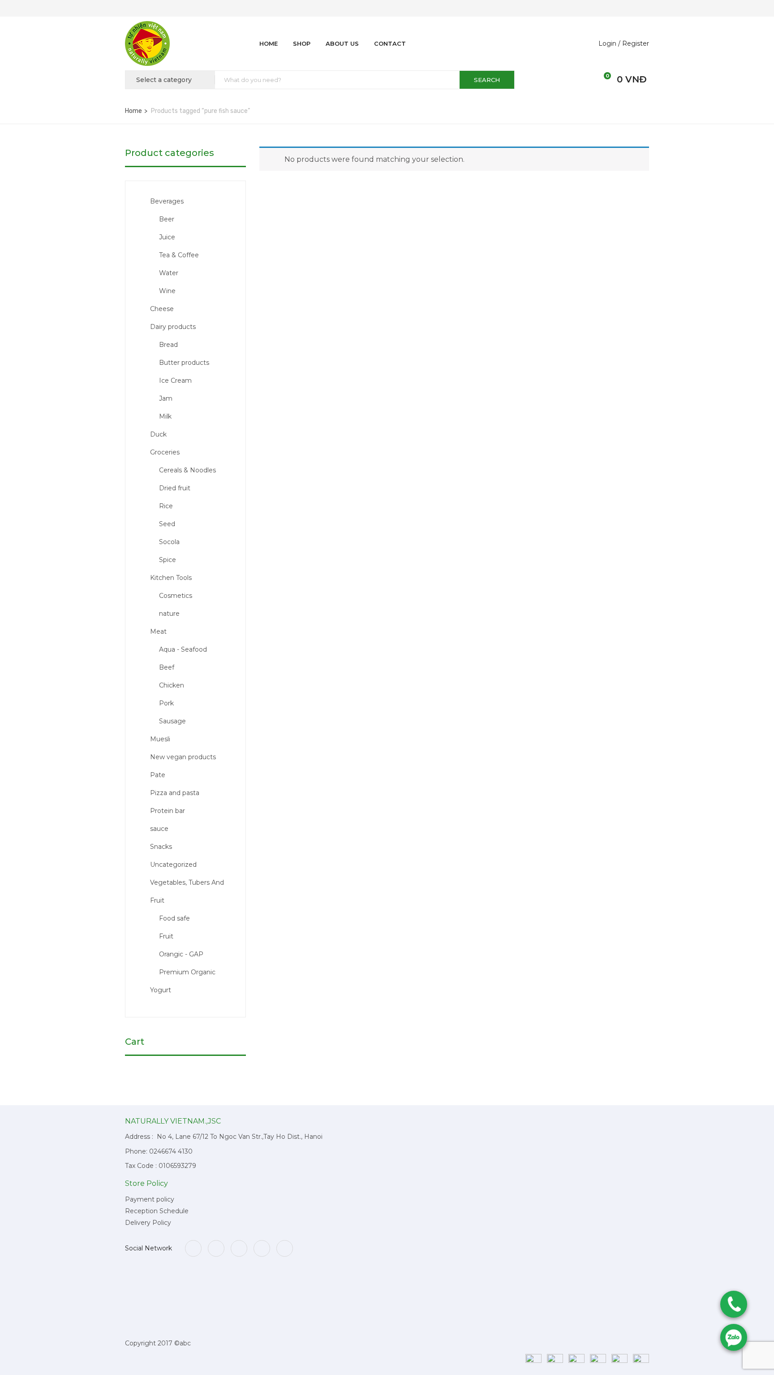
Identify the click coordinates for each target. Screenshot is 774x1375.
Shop (301, 43)
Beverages (167, 201)
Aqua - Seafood (183, 649)
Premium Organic (187, 972)
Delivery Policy (148, 1223)
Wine (167, 291)
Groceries (165, 452)
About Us (342, 43)
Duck (158, 434)
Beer (166, 219)
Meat (158, 631)
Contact (390, 43)
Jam (165, 398)
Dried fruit (174, 488)
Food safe (174, 918)
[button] (602, 79)
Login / (609, 43)
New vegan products (183, 757)
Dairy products (173, 327)
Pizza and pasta (174, 793)
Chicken (171, 685)
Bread (168, 345)
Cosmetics (175, 596)
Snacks (161, 847)
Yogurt (160, 990)
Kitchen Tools (171, 578)
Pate (157, 775)
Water (168, 273)
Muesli (160, 739)
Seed (167, 524)
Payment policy (149, 1199)
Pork (166, 703)
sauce (159, 829)
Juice (167, 237)
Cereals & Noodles (187, 470)
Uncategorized (173, 864)
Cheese (162, 309)
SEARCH (487, 79)
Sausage (172, 721)
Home (268, 43)
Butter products (184, 363)
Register (635, 43)
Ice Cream (175, 380)
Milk (165, 416)
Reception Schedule (157, 1211)
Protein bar (167, 811)
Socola (169, 542)
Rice (166, 506)
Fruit (166, 936)
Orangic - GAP (181, 954)
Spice (167, 560)
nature (169, 614)
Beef (166, 667)
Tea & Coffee (179, 255)
